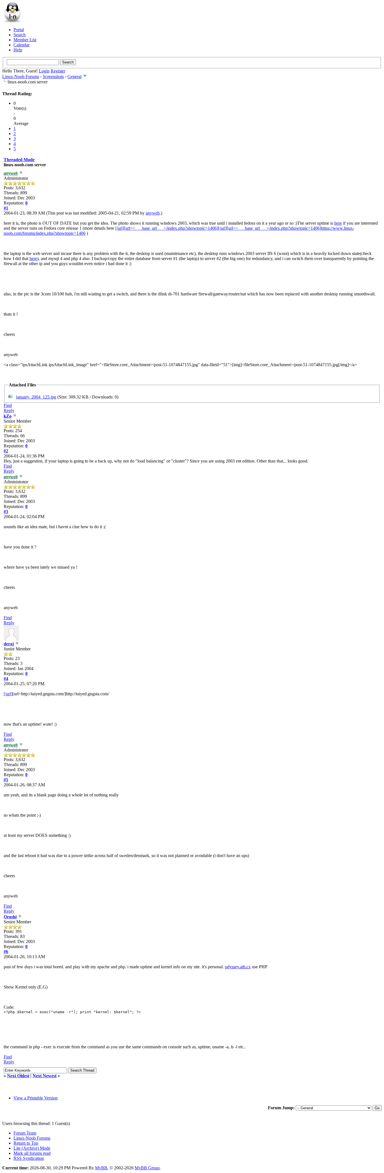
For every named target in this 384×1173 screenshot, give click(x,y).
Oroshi (10, 916)
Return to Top (25, 1143)
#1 (6, 208)
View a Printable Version (35, 1097)
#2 (6, 450)
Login (44, 71)
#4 (6, 678)
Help (17, 49)
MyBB (101, 1167)
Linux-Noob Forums (20, 76)
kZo (8, 416)
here (338, 223)
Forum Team (24, 1133)
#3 (6, 511)
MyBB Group (147, 1167)
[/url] (8, 693)
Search (19, 34)
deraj (9, 643)
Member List (24, 39)
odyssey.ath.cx (238, 966)
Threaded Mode (19, 159)
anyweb (153, 213)
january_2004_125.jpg (36, 397)
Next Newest (45, 1075)
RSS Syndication (28, 1158)
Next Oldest (18, 1075)
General (74, 76)
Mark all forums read (32, 1153)
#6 (6, 951)
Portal (18, 29)
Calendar (21, 44)
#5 (6, 779)
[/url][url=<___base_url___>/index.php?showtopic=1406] (166, 228)
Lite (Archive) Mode (31, 1148)
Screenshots (53, 76)
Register (58, 71)
